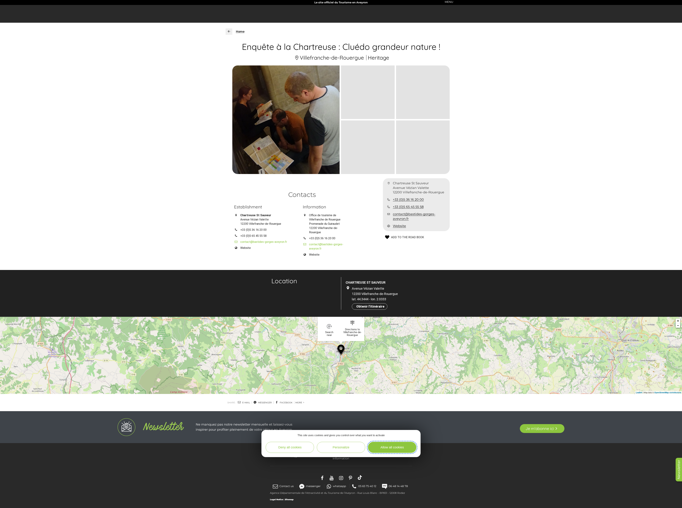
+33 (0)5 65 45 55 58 (408, 207)
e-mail (246, 402)
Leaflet (639, 392)
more (299, 402)
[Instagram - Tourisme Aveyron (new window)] (341, 477)
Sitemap (289, 499)
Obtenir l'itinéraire (370, 306)
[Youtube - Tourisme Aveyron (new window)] (332, 477)
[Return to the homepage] (229, 31)
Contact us (286, 486)
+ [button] (678, 321)
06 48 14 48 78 (398, 486)
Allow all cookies (392, 447)
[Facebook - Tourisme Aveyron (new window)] (322, 477)
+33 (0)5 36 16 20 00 (408, 199)
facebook (286, 402)
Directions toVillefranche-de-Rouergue (352, 332)
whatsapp (339, 486)
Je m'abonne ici (540, 428)
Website (399, 226)
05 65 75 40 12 (367, 486)
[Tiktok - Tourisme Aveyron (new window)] (360, 477)
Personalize (341, 447)
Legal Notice (276, 499)
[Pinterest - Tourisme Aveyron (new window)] (350, 477)
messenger (265, 402)
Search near (329, 333)
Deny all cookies (290, 447)
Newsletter (679, 469)
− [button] (678, 325)
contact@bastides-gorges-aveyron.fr (414, 216)
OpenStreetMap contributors (667, 392)
